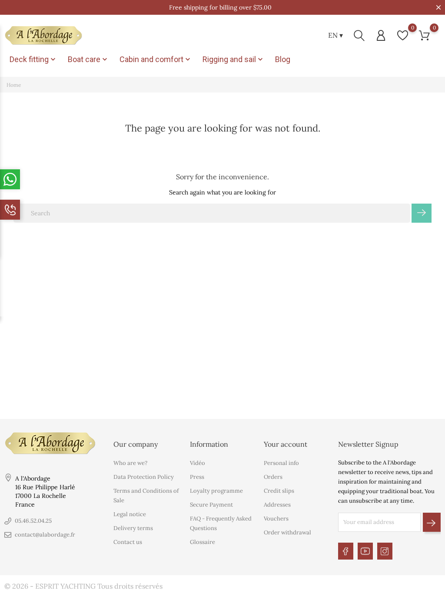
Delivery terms (133, 528)
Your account (285, 444)
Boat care (88, 59)
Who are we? (130, 463)
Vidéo (197, 463)
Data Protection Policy (143, 477)
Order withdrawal (287, 532)
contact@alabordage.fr (45, 534)
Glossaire (202, 542)
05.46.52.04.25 (33, 520)
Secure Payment (211, 504)
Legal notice (129, 514)
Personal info (281, 463)
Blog (282, 59)
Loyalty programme (216, 490)
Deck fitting (33, 59)
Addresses (277, 504)
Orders (273, 477)
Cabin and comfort (156, 59)
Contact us (127, 542)
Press (197, 477)
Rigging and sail (234, 59)
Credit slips (279, 490)
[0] (402, 35)
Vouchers (276, 518)
